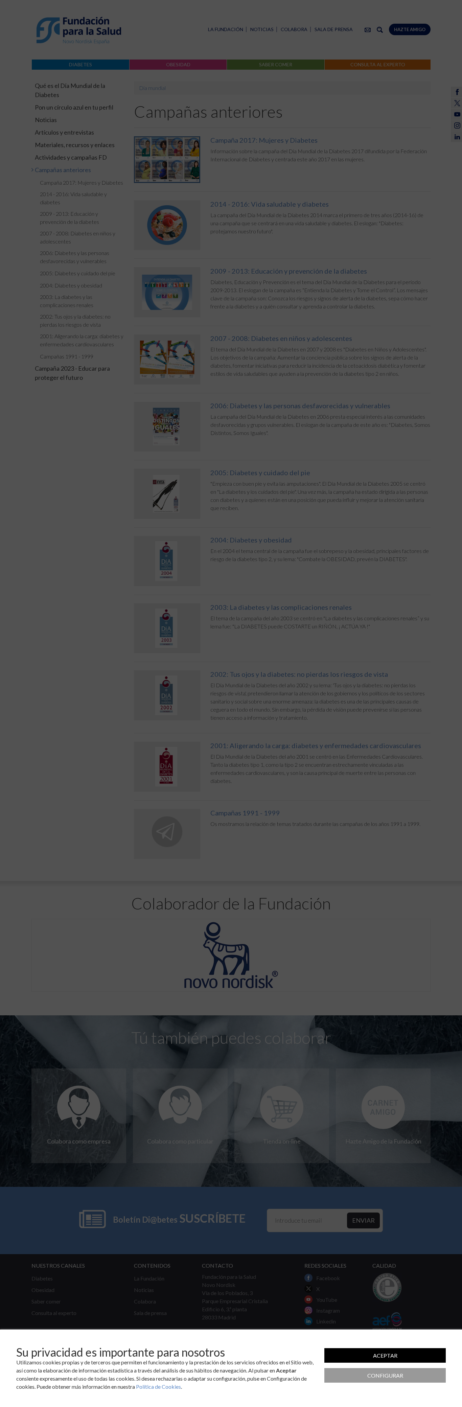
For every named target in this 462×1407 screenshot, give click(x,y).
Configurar (385, 1375)
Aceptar (385, 1355)
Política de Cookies (158, 1386)
